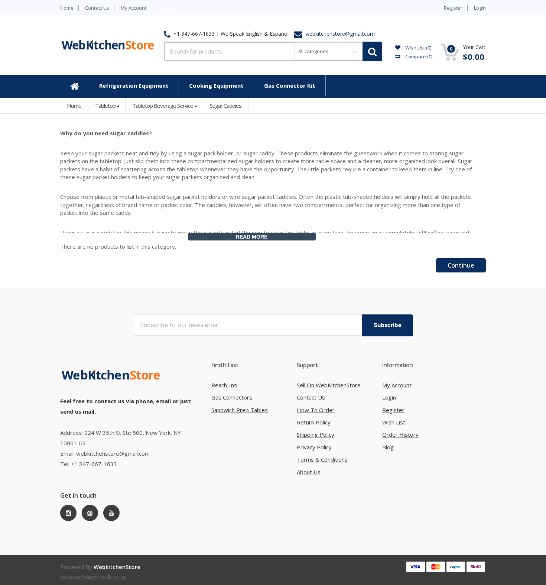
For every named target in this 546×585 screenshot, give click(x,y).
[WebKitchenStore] (112, 374)
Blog (388, 447)
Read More (251, 237)
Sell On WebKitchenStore (329, 385)
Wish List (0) (417, 47)
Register (453, 8)
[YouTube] (111, 513)
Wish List (393, 422)
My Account (133, 8)
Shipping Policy (315, 434)
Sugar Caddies (225, 105)
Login (480, 8)
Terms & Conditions (322, 459)
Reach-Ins (224, 385)
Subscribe (388, 325)
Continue (461, 265)
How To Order (316, 410)
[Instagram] (68, 513)
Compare (418, 56)
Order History (400, 434)
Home (67, 8)
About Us (309, 472)
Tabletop (105, 105)
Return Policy (314, 422)
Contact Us (97, 8)
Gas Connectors (231, 397)
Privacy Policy (314, 447)
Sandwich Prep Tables (239, 410)
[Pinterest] (90, 513)
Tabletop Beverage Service (162, 105)
